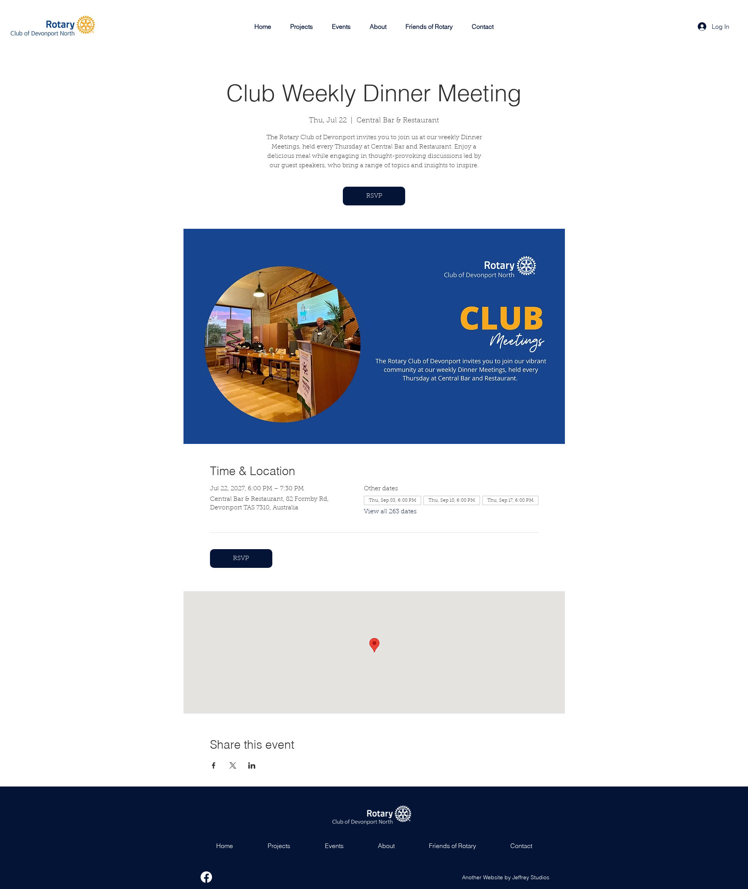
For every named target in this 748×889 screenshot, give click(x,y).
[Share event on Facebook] (213, 765)
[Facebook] (206, 877)
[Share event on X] (232, 765)
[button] (302, 26)
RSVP (374, 196)
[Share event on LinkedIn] (252, 765)
